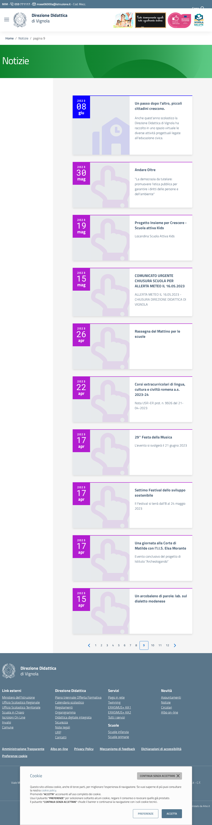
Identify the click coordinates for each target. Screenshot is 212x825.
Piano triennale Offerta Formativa (78, 697)
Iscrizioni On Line (13, 717)
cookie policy (48, 790)
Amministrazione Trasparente (23, 748)
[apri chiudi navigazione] (6, 19)
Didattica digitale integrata (73, 717)
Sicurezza (61, 722)
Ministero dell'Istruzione (18, 697)
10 (152, 645)
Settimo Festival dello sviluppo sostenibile (160, 492)
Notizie (23, 38)
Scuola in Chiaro (13, 712)
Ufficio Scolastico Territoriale (21, 707)
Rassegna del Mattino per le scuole (157, 333)
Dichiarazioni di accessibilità (161, 748)
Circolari (166, 707)
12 (167, 645)
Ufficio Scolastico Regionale (21, 702)
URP (58, 732)
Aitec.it (206, 806)
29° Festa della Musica (153, 437)
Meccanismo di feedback (117, 748)
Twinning (114, 702)
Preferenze (145, 814)
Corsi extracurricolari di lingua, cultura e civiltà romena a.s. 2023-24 (160, 389)
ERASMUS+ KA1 (119, 707)
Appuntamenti (171, 697)
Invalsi (6, 722)
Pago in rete (116, 697)
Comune (7, 727)
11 (160, 645)
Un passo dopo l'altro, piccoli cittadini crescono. (158, 105)
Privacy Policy (84, 748)
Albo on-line (169, 712)
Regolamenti (64, 707)
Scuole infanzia (118, 731)
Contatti (60, 737)
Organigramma (65, 712)
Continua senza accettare (158, 776)
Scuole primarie (118, 736)
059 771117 (22, 4)
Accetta (172, 814)
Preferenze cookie (14, 755)
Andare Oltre (145, 170)
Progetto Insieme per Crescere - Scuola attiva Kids (161, 225)
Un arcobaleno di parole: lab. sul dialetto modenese (161, 598)
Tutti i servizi (116, 717)
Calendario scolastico (69, 702)
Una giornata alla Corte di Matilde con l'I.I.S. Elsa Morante (160, 545)
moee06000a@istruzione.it (54, 4)
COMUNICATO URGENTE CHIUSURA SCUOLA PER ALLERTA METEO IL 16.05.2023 (160, 281)
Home (9, 38)
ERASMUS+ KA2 (119, 712)
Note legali (62, 727)
